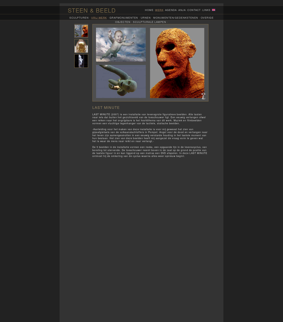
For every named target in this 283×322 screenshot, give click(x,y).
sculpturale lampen (149, 22)
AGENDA (171, 10)
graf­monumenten (124, 17)
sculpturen (79, 17)
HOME (149, 10)
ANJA (182, 10)
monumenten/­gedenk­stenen (175, 17)
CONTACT (194, 10)
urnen (146, 17)
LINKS (206, 10)
